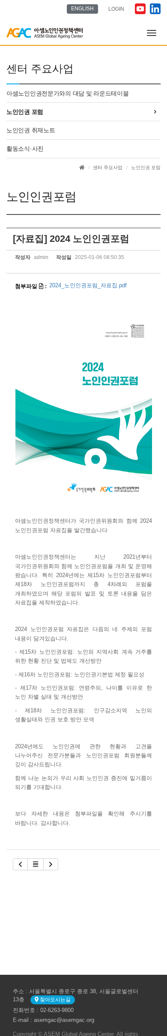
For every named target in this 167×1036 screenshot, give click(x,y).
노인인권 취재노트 (30, 130)
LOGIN (116, 9)
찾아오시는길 (55, 1000)
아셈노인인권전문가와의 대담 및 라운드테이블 (67, 93)
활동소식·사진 (25, 148)
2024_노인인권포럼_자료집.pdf (88, 285)
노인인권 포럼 (24, 111)
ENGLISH (82, 9)
